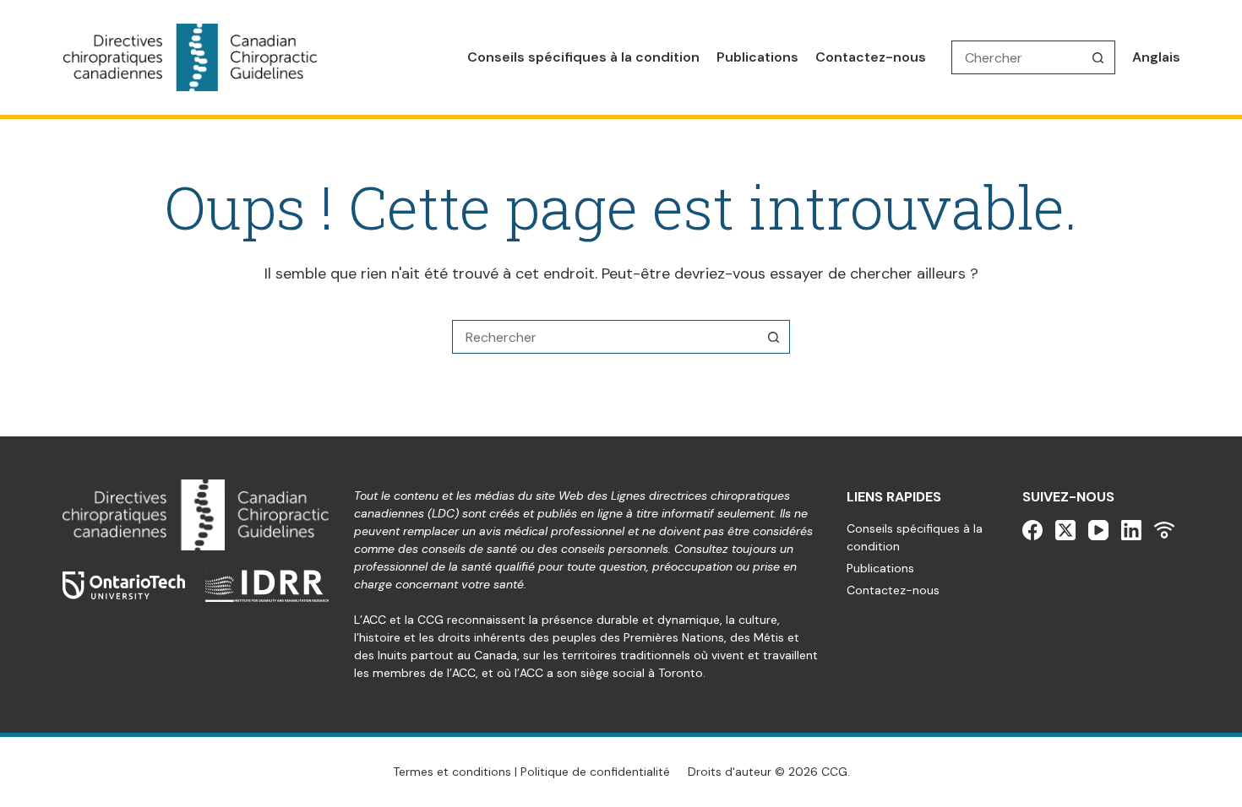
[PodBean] (1164, 530)
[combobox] (605, 337)
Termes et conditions (452, 771)
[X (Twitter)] (1065, 530)
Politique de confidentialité (595, 771)
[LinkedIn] (1131, 530)
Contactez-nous (870, 57)
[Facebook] (1032, 530)
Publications (757, 57)
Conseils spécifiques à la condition (583, 57)
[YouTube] (1098, 530)
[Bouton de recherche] (1098, 57)
